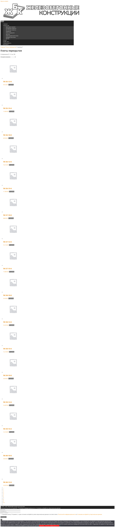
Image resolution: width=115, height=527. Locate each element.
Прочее (7, 38)
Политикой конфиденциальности (67, 514)
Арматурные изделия (10, 27)
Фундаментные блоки (11, 37)
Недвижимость (7, 43)
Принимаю (41, 525)
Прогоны (8, 34)
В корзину (11, 84)
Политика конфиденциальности (26, 508)
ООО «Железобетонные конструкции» (15, 506)
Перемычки (8, 31)
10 (3, 502)
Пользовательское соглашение (9, 508)
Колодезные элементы (11, 28)
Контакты (5, 44)
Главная (5, 24)
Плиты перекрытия (10, 32)
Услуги (5, 40)
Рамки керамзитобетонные (12, 35)
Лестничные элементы (11, 30)
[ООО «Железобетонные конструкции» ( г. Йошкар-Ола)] (40, 20)
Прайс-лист (6, 41)
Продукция (6, 25)
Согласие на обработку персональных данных (48, 508)
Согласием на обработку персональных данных (89, 514)
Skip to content (4, 1)
